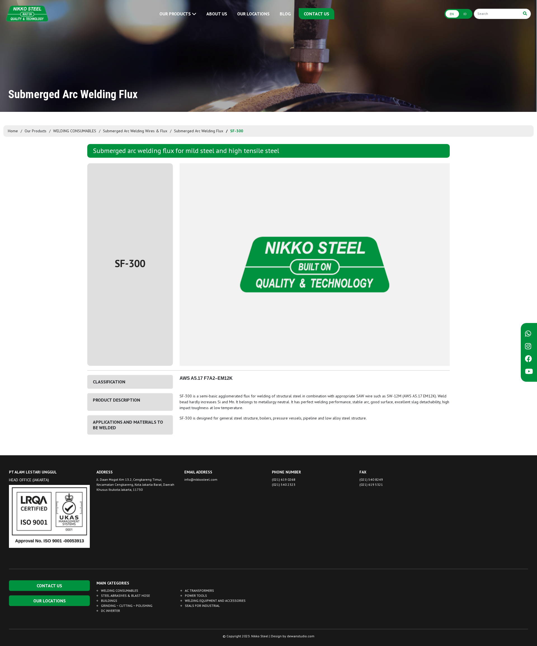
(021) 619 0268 (283, 479)
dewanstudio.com (300, 636)
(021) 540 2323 (283, 484)
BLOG (285, 13)
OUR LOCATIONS (253, 13)
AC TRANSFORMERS (199, 590)
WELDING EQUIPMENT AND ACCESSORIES (215, 600)
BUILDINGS (109, 600)
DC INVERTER (110, 611)
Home (13, 130)
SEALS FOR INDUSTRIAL (202, 605)
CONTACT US (316, 13)
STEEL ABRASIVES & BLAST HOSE (125, 595)
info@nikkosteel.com (200, 479)
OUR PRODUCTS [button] (175, 13)
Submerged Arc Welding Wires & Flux (135, 130)
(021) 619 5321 (371, 484)
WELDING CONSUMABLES (74, 130)
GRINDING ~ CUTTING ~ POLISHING (126, 605)
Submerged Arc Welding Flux (198, 130)
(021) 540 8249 (371, 479)
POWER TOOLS (196, 595)
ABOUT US (216, 13)
